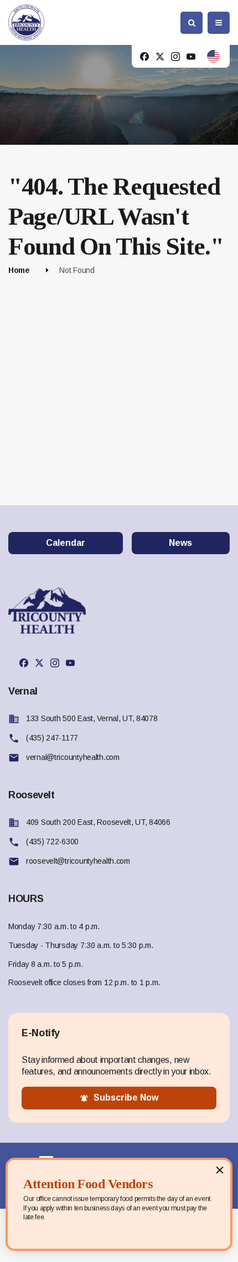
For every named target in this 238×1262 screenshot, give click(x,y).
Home (19, 270)
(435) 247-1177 (52, 737)
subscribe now (126, 1097)
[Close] (220, 1169)
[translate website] (213, 56)
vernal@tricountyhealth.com (73, 757)
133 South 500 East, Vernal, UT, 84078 (92, 718)
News (180, 543)
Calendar (65, 543)
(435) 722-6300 (52, 841)
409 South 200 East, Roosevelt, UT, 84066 (98, 822)
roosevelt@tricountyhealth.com (78, 860)
